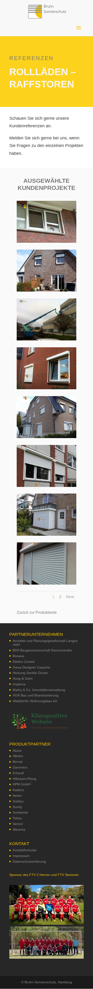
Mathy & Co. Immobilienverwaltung (39, 690)
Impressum (21, 856)
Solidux (18, 801)
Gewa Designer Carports (31, 667)
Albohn (18, 756)
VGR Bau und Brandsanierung (35, 695)
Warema (19, 829)
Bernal (17, 762)
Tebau (17, 818)
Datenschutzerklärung (29, 861)
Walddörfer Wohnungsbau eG (35, 701)
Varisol (18, 824)
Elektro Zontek (24, 662)
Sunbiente (20, 812)
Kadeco (18, 790)
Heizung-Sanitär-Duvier (30, 673)
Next (70, 597)
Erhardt (18, 773)
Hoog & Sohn (23, 678)
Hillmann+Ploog (24, 779)
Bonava (18, 656)
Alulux (17, 750)
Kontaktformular (25, 850)
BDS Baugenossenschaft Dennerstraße (42, 650)
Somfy (17, 807)
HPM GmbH (22, 784)
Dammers (20, 767)
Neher (17, 795)
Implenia (19, 684)
